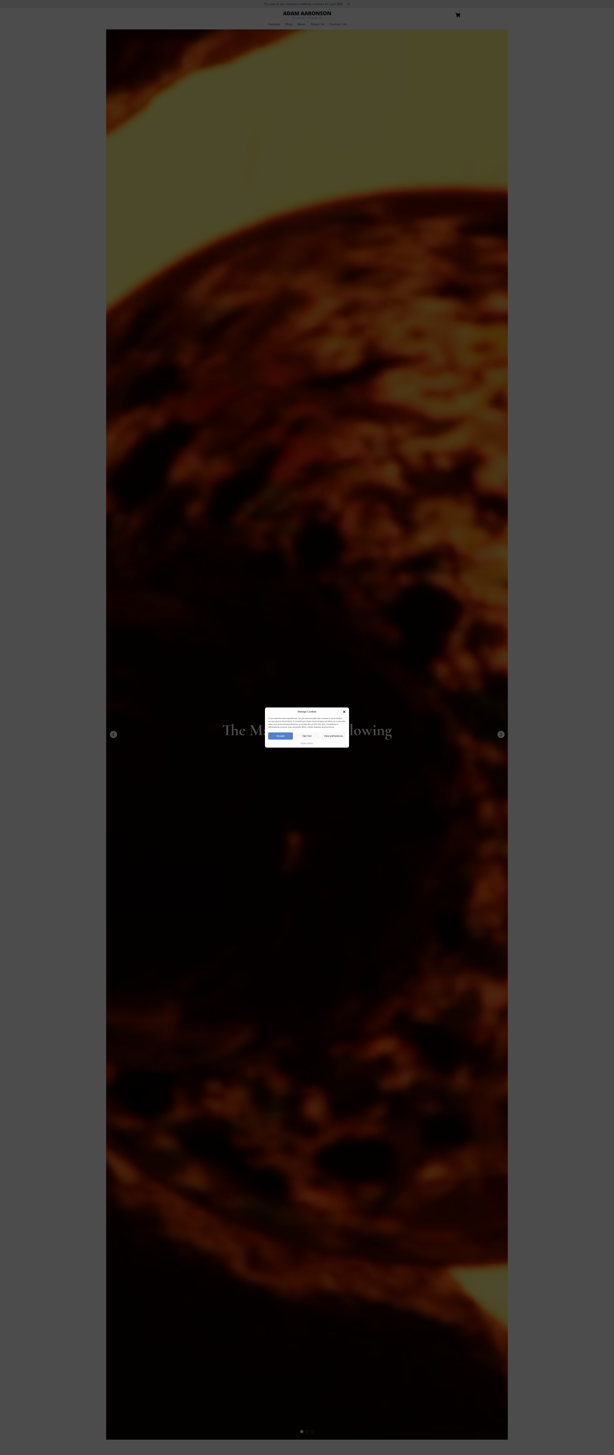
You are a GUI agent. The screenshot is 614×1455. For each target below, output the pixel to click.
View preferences (333, 736)
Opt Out (307, 736)
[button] (344, 711)
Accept (280, 736)
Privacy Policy (307, 743)
